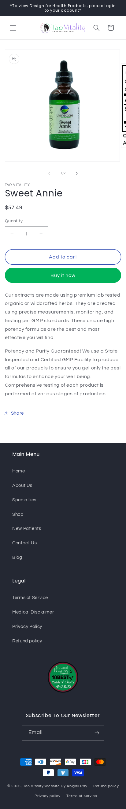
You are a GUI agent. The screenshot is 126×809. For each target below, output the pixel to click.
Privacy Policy (27, 626)
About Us (22, 485)
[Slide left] (49, 173)
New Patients (26, 528)
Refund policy (27, 641)
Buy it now (63, 275)
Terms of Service (30, 597)
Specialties (24, 500)
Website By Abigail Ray (65, 786)
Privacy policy (47, 796)
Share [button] (17, 413)
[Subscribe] (97, 732)
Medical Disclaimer (33, 612)
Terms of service (81, 796)
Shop (18, 514)
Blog (17, 557)
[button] (13, 28)
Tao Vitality (33, 786)
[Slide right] (76, 173)
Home (18, 471)
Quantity (14, 221)
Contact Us (24, 543)
